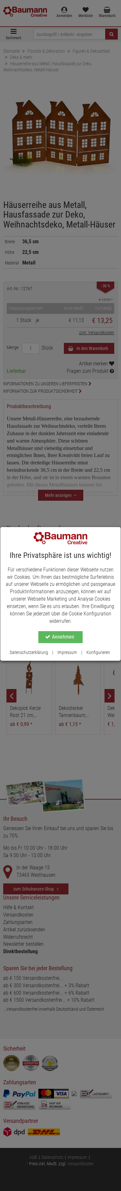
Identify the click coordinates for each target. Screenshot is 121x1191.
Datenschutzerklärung (29, 652)
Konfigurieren (98, 652)
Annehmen (63, 637)
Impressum (67, 652)
